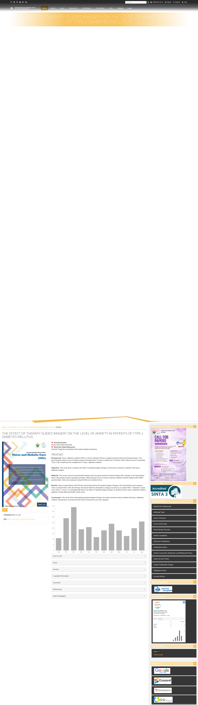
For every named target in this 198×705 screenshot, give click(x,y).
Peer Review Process (162, 530)
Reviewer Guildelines (162, 541)
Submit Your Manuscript (162, 506)
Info (111, 8)
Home (44, 8)
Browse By (73, 8)
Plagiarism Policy (160, 570)
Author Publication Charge (163, 565)
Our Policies (86, 8)
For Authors (100, 8)
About (53, 8)
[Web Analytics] (174, 651)
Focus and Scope (160, 524)
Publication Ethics (160, 547)
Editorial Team (159, 512)
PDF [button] (4, 510)
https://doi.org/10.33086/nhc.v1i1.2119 (21, 519)
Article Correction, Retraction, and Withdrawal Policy (173, 553)
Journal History (159, 576)
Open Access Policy (161, 559)
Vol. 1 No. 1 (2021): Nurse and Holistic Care (36, 427)
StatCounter (158, 655)
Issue (62, 8)
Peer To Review (160, 518)
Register (177, 2)
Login (185, 2)
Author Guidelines (160, 536)
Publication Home (157, 2)
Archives (13, 427)
